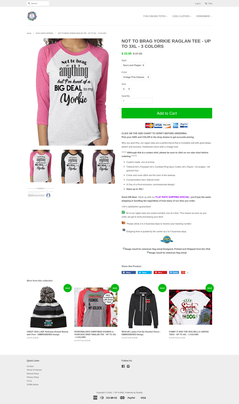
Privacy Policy (33, 377)
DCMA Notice (32, 384)
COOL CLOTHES (181, 16)
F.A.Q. (29, 380)
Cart (210, 3)
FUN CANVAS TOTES (154, 16)
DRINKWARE (203, 16)
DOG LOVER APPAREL (45, 33)
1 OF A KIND (118, 392)
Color (124, 72)
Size (124, 84)
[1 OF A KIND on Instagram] (128, 366)
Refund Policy (33, 373)
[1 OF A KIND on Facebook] (123, 366)
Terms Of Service (34, 369)
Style (124, 60)
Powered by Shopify (134, 392)
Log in (198, 3)
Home (29, 33)
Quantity (126, 95)
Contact (30, 366)
